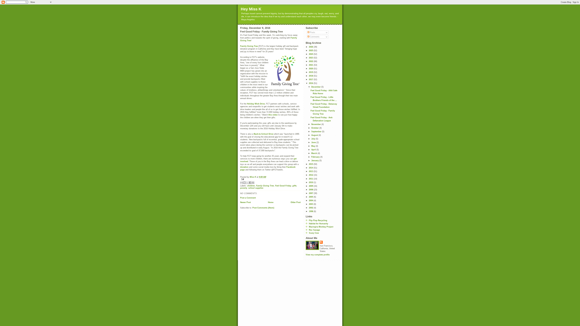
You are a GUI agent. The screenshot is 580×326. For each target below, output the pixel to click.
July (313, 139)
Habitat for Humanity (318, 223)
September (316, 131)
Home (270, 202)
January (315, 160)
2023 (311, 58)
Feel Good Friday (283, 186)
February (315, 157)
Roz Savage (314, 230)
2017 (311, 79)
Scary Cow (314, 233)
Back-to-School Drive (263, 134)
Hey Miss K (251, 9)
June (313, 142)
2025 (311, 50)
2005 (311, 197)
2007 (311, 193)
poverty (243, 188)
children (251, 186)
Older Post (296, 202)
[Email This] (241, 182)
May (313, 146)
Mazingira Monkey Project (321, 227)
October (315, 128)
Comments (314, 37)
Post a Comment (248, 198)
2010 (311, 182)
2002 (311, 208)
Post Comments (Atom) (263, 208)
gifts (294, 186)
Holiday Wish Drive (256, 104)
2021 (311, 65)
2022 (311, 61)
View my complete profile (318, 255)
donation (244, 167)
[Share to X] (247, 182)
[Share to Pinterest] (253, 182)
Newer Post (245, 202)
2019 (311, 72)
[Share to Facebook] (250, 182)
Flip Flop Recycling (318, 220)
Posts (312, 32)
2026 (311, 47)
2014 (311, 168)
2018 (311, 76)
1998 (311, 211)
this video (273, 115)
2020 (311, 68)
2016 (311, 83)
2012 (311, 175)
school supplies (255, 188)
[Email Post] (270, 179)
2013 (311, 171)
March (314, 153)
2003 (311, 204)
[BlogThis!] (244, 182)
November (316, 124)
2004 (311, 200)
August (315, 135)
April (313, 150)
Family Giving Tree (249, 46)
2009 (311, 186)
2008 (311, 190)
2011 (311, 179)
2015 (311, 164)
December (316, 87)
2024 (311, 54)
